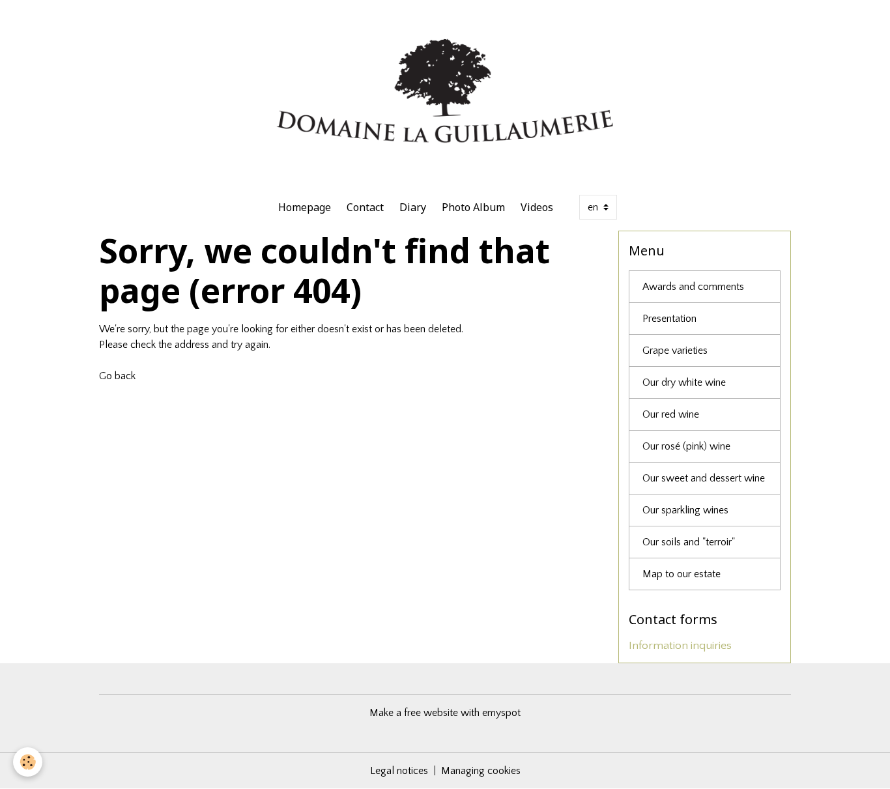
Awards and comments (693, 287)
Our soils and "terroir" (688, 542)
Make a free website (413, 713)
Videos (537, 207)
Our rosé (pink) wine (686, 446)
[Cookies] (27, 762)
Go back (117, 376)
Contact (365, 207)
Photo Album (473, 207)
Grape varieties (675, 350)
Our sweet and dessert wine (703, 478)
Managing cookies (481, 771)
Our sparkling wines (685, 510)
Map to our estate (681, 574)
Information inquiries (680, 645)
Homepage (304, 207)
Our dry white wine (684, 382)
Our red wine (670, 414)
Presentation (669, 318)
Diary (412, 207)
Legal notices (399, 771)
